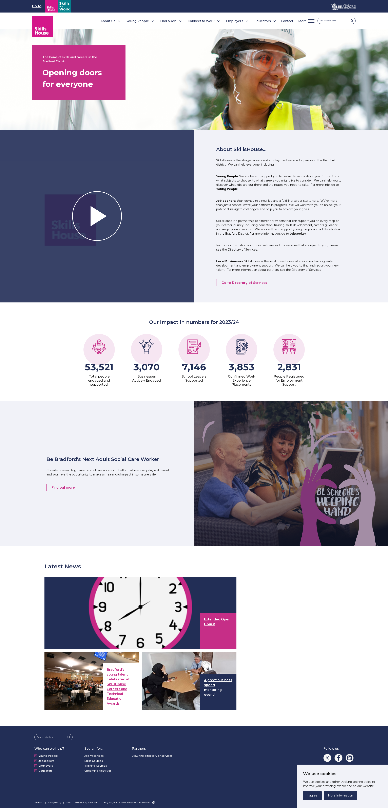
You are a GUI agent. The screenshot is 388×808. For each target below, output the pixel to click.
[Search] (353, 20)
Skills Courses (93, 760)
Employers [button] (234, 21)
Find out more (63, 487)
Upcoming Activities (98, 770)
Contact (287, 21)
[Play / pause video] (97, 216)
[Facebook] (338, 758)
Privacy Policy (54, 802)
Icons (68, 802)
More (302, 21)
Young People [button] (138, 21)
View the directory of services (152, 755)
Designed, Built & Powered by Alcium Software (127, 802)
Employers (46, 765)
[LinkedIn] (350, 758)
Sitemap (39, 802)
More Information (340, 795)
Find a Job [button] (168, 21)
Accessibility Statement (87, 802)
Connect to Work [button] (201, 21)
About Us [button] (107, 21)
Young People (227, 189)
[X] (327, 758)
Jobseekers (46, 760)
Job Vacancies (94, 755)
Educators (46, 770)
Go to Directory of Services (244, 283)
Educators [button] (262, 21)
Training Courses (95, 765)
